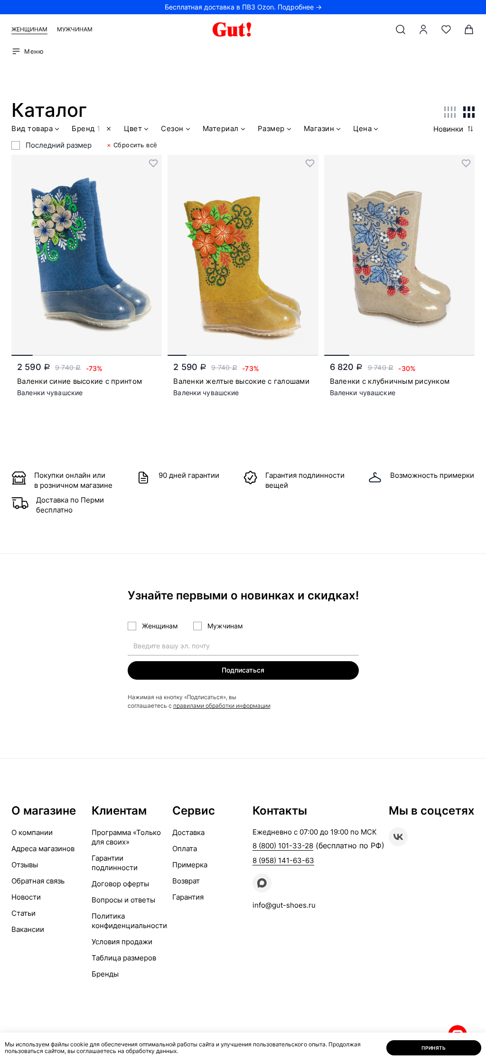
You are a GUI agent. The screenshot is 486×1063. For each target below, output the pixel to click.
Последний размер (59, 145)
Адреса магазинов (43, 848)
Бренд (86, 128)
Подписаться (243, 670)
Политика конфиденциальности (129, 920)
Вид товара (32, 128)
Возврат (186, 880)
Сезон (172, 128)
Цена (362, 128)
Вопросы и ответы (123, 899)
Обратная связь (38, 880)
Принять (433, 1048)
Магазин (319, 128)
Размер (271, 128)
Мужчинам (75, 29)
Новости (26, 897)
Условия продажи (122, 941)
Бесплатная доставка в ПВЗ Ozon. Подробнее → (243, 7)
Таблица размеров (124, 957)
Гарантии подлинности (115, 863)
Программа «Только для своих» (126, 837)
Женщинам (29, 29)
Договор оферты (120, 883)
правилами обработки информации (222, 705)
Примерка (189, 864)
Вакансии (27, 929)
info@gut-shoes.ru (284, 905)
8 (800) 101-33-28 (282, 845)
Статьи (23, 913)
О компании (32, 832)
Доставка (188, 832)
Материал (221, 128)
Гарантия (188, 897)
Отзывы (24, 864)
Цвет (133, 128)
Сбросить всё (132, 145)
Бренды (105, 973)
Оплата (184, 848)
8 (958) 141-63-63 (283, 860)
